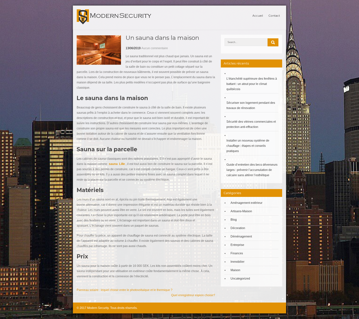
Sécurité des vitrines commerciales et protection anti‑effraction (251, 124)
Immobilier (237, 261)
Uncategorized (240, 278)
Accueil (257, 15)
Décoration (238, 228)
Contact (274, 15)
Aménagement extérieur (246, 202)
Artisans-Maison (241, 211)
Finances (237, 253)
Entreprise (237, 244)
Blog (234, 219)
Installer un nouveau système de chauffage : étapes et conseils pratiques (247, 146)
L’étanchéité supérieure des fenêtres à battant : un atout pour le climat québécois (251, 84)
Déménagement (241, 236)
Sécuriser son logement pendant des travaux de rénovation (250, 105)
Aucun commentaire (154, 48)
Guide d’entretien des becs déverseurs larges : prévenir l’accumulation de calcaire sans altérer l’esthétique (251, 170)
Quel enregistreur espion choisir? (193, 295)
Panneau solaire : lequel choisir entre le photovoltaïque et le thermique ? (124, 290)
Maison (235, 270)
